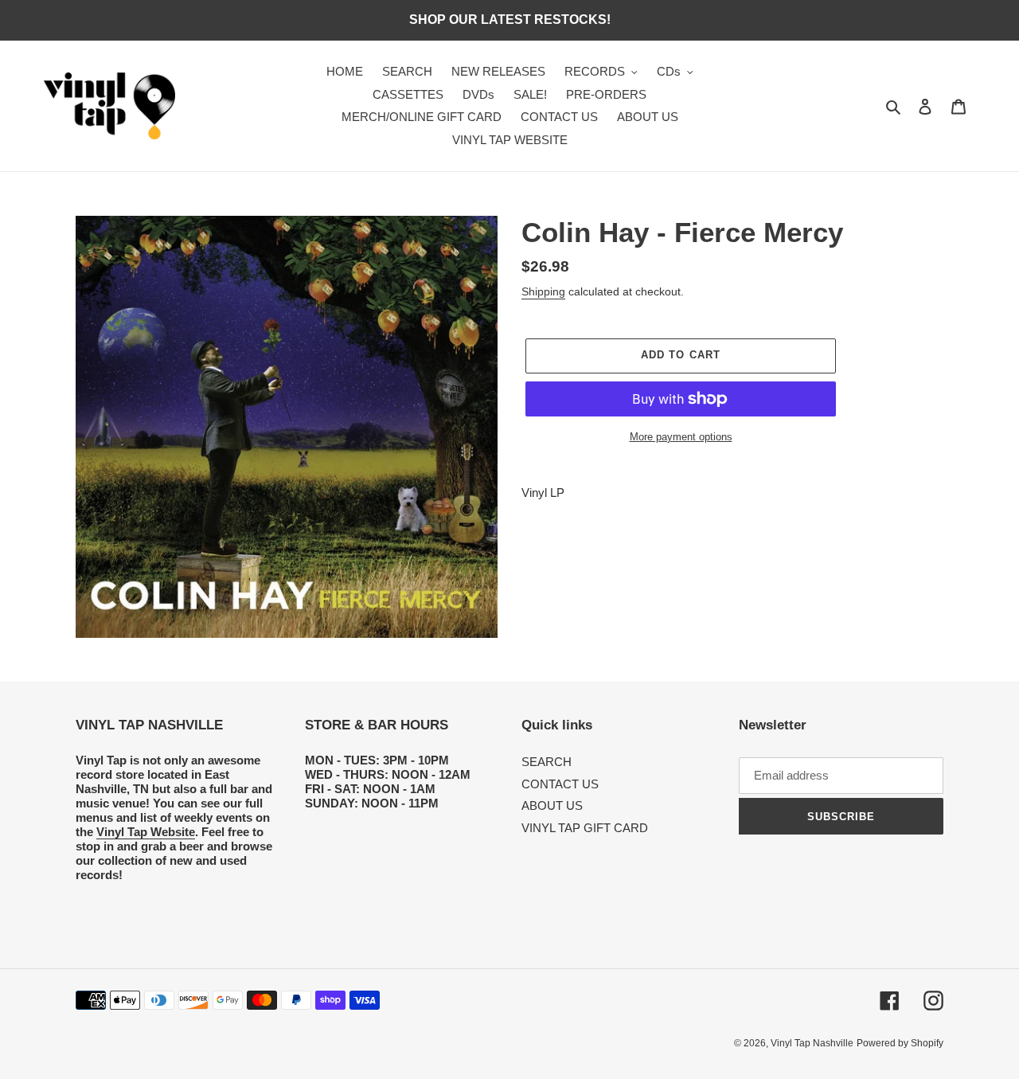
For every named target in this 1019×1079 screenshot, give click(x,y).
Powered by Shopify (900, 1043)
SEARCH (546, 761)
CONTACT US (560, 784)
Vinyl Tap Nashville (812, 1043)
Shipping (543, 291)
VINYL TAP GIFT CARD (584, 828)
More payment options (681, 437)
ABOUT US (552, 805)
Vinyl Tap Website (145, 832)
